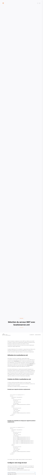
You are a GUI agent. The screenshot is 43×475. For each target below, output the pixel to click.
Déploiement (21, 318)
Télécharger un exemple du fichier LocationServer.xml (17, 386)
